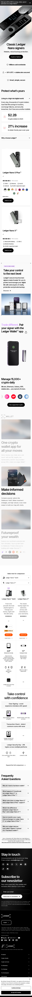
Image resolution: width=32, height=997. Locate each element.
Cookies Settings (15, 988)
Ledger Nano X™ (10, 230)
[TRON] (25, 396)
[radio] (5, 190)
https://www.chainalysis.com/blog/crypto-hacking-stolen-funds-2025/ (16, 842)
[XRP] (19, 396)
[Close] (30, 979)
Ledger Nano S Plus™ (12, 172)
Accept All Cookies (16, 992)
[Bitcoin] (6, 396)
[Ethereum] (12, 396)
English (5, 922)
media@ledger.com (17, 860)
